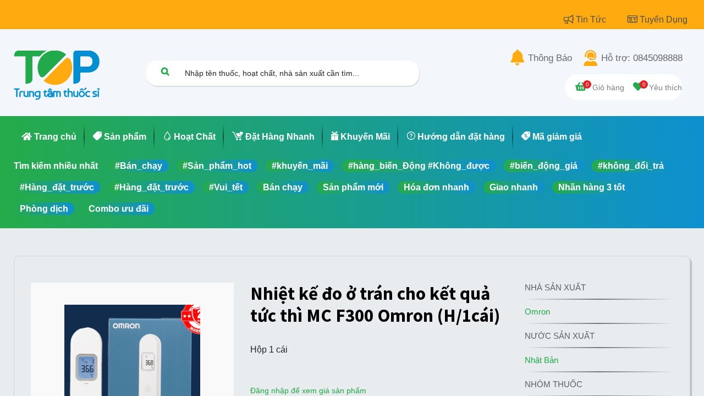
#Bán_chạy (138, 165)
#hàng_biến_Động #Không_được (419, 165)
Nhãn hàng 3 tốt (591, 187)
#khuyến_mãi (300, 165)
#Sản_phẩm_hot (217, 165)
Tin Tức (592, 19)
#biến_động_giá (544, 165)
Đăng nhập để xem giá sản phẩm (308, 390)
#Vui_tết (226, 187)
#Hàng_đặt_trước (57, 187)
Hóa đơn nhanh (436, 187)
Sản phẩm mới (353, 187)
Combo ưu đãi (118, 208)
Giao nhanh (514, 187)
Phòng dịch (44, 208)
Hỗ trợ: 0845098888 (642, 58)
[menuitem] (49, 137)
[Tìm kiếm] (165, 71)
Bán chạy (282, 187)
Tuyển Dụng (664, 19)
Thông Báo (550, 58)
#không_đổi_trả (631, 165)
